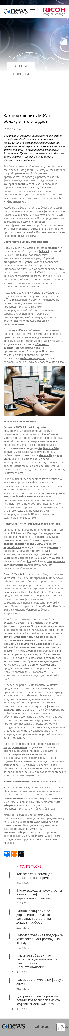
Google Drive (18, 496)
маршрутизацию (15, 747)
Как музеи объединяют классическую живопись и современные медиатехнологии (36, 961)
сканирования (13, 798)
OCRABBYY (41, 544)
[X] (21, 854)
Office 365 (10, 299)
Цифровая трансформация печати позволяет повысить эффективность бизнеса (38, 1000)
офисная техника (54, 211)
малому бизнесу (39, 187)
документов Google (32, 644)
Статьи (21, 66)
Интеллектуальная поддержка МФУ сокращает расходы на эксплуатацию (39, 939)
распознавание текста (19, 544)
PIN (29, 561)
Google (40, 636)
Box (6, 496)
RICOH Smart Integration (31, 427)
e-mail (25, 730)
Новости (21, 74)
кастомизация (13, 565)
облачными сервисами (19, 636)
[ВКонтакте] (7, 854)
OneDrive (59, 606)
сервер (58, 692)
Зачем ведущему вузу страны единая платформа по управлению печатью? (39, 894)
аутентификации (47, 706)
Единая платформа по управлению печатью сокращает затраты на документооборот (33, 917)
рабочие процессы (32, 358)
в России (40, 232)
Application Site (48, 448)
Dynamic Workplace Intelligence (29, 260)
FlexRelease (12, 713)
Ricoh (55, 248)
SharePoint (43, 606)
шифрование (56, 561)
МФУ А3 (44, 251)
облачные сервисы (52, 493)
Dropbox (32, 496)
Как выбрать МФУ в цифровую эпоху (40, 981)
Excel (7, 558)
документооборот (16, 832)
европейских (12, 547)
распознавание (14, 324)
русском (52, 547)
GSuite (51, 665)
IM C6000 (21, 255)
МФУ (31, 514)
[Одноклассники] (14, 854)
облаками (36, 814)
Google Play (46, 455)
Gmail (30, 651)
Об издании (43, 1026)
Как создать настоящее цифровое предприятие (34, 876)
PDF (49, 599)
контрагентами (14, 184)
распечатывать (14, 709)
